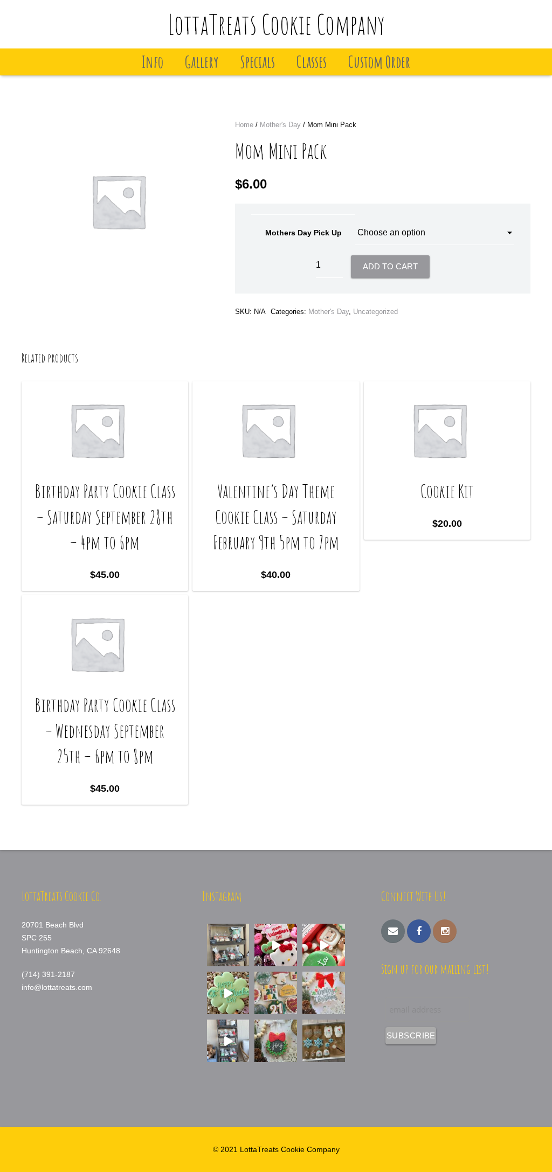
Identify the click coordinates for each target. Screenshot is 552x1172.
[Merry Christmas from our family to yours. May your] (323, 993)
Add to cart (390, 266)
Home (244, 125)
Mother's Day (280, 125)
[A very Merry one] (323, 945)
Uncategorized (375, 312)
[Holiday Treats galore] (228, 1041)
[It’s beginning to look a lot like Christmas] (275, 1041)
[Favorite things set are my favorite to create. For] (275, 993)
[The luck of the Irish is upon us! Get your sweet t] (228, 993)
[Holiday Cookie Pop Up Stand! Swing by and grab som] (228, 945)
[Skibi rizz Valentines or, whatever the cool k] (275, 945)
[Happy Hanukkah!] (323, 1041)
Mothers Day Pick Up (303, 232)
